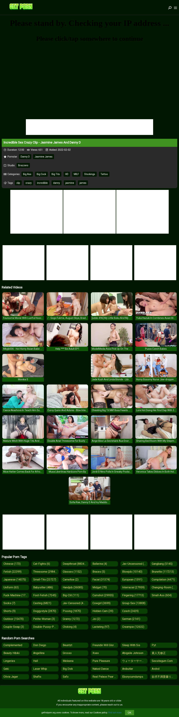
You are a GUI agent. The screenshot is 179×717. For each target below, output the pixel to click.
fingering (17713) (133, 595)
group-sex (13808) (133, 603)
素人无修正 (159, 653)
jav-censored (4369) (75, 603)
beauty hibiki (11, 653)
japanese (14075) (14, 579)
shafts (37, 676)
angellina (38, 653)
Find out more (114, 712)
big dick (68, 668)
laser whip (40, 668)
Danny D (25, 156)
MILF (76, 174)
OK (129, 712)
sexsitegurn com (162, 661)
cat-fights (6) (41, 563)
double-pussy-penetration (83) (46, 626)
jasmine (69, 182)
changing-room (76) (164, 587)
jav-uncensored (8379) (135, 563)
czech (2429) (130, 611)
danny (56, 182)
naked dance (100, 668)
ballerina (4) (99, 563)
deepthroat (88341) (75, 563)
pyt (154, 645)
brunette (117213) (163, 571)
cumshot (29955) (103, 595)
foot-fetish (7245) (44, 595)
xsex (95, 653)
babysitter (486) (43, 587)
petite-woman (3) (44, 619)
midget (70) (99, 587)
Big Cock (41, 174)
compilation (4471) (163, 579)
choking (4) (70, 626)
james (83, 182)
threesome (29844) (45, 571)
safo (66, 676)
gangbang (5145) (162, 563)
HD (66, 174)
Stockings (89, 174)
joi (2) (96, 619)
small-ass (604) (162, 595)
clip (18, 182)
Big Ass (27, 174)
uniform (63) (11, 587)
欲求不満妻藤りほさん (164, 676)
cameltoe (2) (70, 579)
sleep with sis (131, 645)
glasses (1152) (72, 571)
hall (35, 661)
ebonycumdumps (132, 676)
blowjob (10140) (132, 571)
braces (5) (98, 571)
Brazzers (23, 165)
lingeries (9, 661)
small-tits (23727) (44, 579)
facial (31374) (101, 579)
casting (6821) (42, 603)
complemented (12, 645)
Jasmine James (43, 156)
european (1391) (132, 579)
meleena (68, 661)
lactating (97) (100, 626)
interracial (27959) (133, 587)
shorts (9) (9, 611)
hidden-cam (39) (102, 611)
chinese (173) (12, 563)
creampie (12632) (133, 626)
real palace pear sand (105, 676)
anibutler (127, 668)
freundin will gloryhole (105, 645)
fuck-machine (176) (15, 595)
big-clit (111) (71, 595)
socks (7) (9, 603)
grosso (67, 653)
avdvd (155, 668)
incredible (42, 182)
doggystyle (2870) (44, 611)
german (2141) (131, 619)
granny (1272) (71, 619)
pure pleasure (101, 661)
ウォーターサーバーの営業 (135, 661)
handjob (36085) (73, 587)
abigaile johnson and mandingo (135, 653)
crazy (29, 182)
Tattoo (104, 174)
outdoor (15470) (13, 619)
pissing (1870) (72, 611)
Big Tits (56, 174)
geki (6, 668)
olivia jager (10, 676)
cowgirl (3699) (101, 603)
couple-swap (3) (13, 626)
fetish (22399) (12, 571)
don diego (39, 645)
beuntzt (67, 645)
